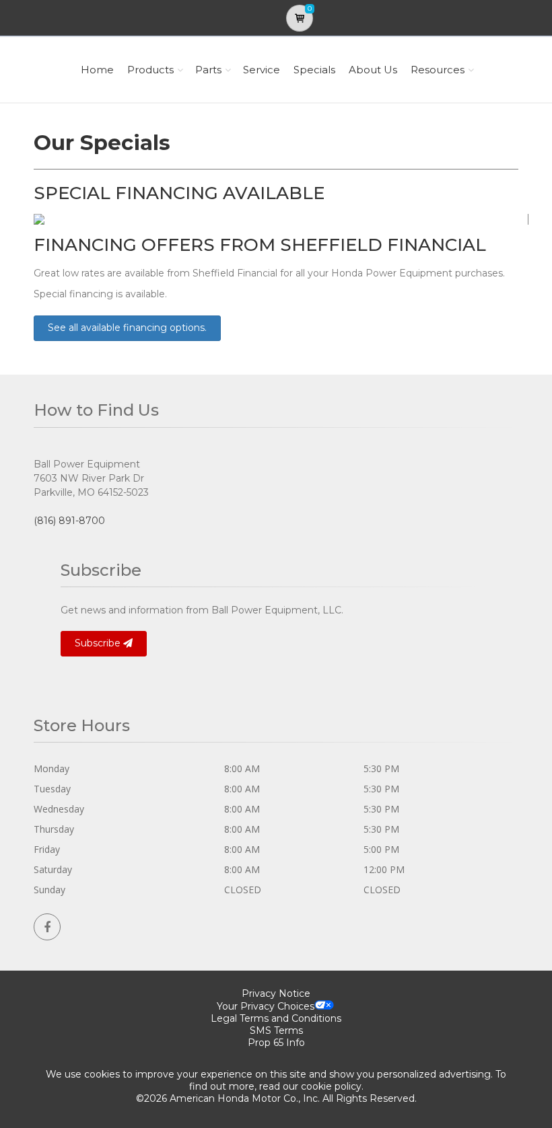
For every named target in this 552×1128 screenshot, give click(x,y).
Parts (208, 69)
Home (97, 69)
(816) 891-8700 (69, 521)
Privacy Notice (276, 993)
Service (261, 69)
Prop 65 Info (276, 1043)
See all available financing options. (127, 328)
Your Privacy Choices (265, 1006)
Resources (437, 69)
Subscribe (99, 643)
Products (150, 69)
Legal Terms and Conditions (276, 1018)
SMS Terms (276, 1030)
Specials (314, 69)
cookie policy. (332, 1086)
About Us (373, 69)
